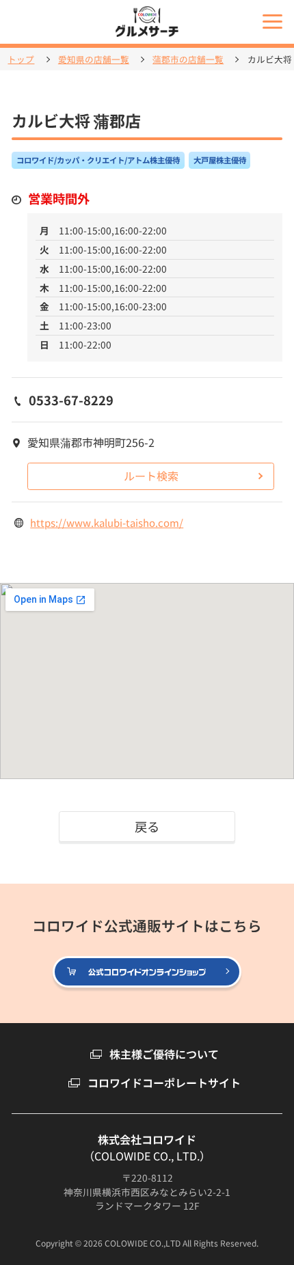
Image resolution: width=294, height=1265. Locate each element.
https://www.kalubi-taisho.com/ (106, 522)
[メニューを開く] (272, 21)
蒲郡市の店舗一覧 (188, 59)
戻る (147, 826)
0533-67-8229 (71, 400)
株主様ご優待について (164, 1053)
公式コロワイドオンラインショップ (240, 972)
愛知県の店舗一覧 (93, 59)
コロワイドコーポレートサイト (164, 1082)
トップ (21, 59)
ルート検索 (151, 475)
